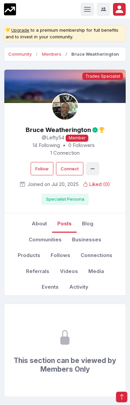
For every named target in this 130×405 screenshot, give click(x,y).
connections (96, 255)
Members (51, 54)
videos (69, 271)
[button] (119, 9)
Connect (70, 168)
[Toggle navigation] (87, 9)
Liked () (99, 184)
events (50, 287)
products (29, 255)
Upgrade (20, 30)
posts (64, 223)
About (39, 223)
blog (87, 223)
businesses (86, 239)
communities (45, 239)
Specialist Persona (65, 199)
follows (60, 255)
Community (20, 54)
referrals (37, 271)
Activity (78, 287)
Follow (42, 168)
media (96, 271)
